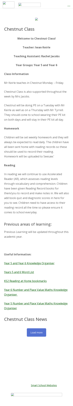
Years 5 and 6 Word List (19, 272)
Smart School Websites (44, 385)
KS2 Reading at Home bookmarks (25, 281)
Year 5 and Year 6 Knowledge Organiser (29, 263)
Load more (36, 332)
